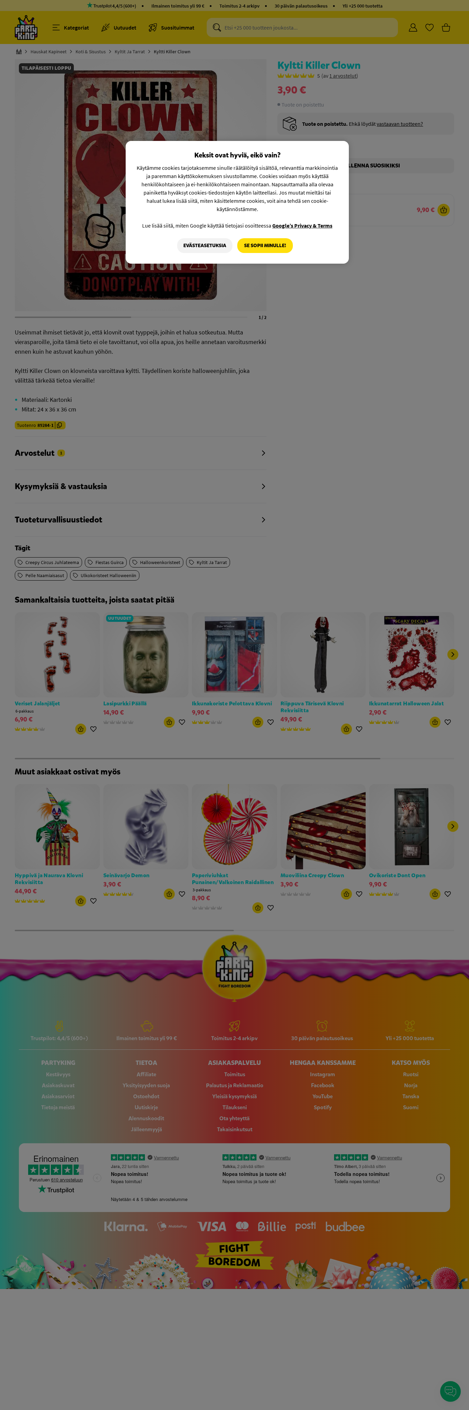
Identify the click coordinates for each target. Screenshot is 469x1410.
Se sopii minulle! (265, 245)
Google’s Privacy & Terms (302, 225)
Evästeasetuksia (204, 245)
